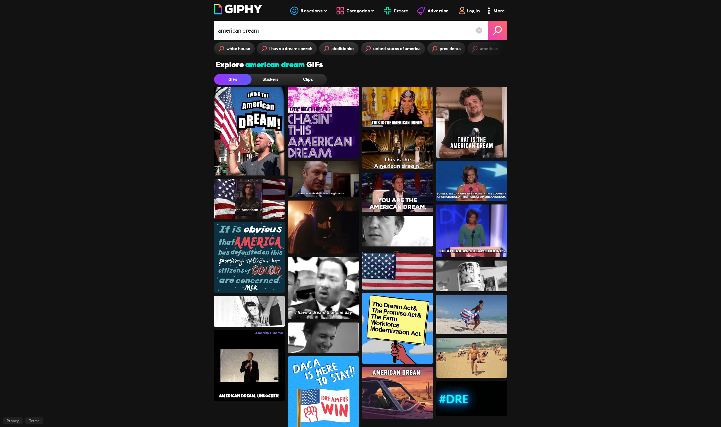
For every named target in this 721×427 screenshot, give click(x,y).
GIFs (232, 79)
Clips (308, 79)
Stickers (270, 79)
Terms (34, 421)
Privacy (13, 421)
